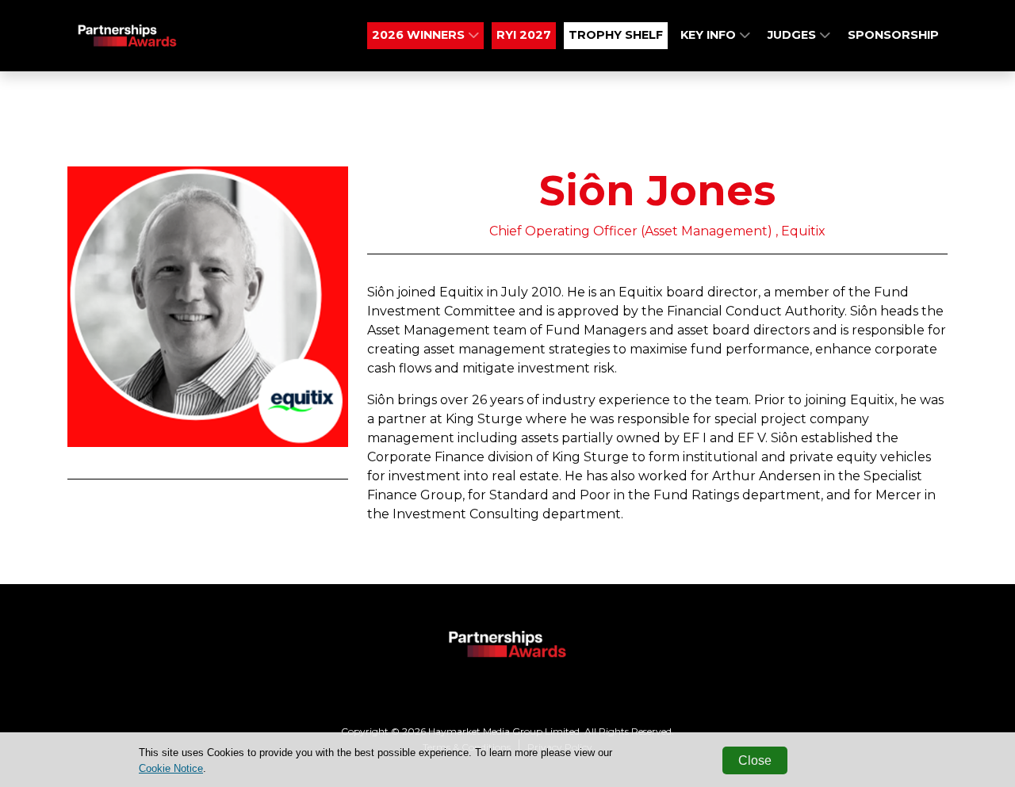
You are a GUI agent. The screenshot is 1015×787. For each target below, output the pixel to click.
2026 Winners (420, 35)
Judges (793, 35)
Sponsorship (893, 35)
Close (755, 760)
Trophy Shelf (616, 35)
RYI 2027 (523, 35)
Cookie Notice (171, 768)
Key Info (709, 35)
